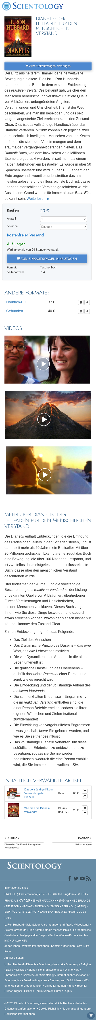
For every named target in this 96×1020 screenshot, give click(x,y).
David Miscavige (16, 969)
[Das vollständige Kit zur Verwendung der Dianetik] (13, 793)
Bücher (53, 935)
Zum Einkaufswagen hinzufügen (49, 66)
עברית (25, 900)
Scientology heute (15, 930)
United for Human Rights (59, 985)
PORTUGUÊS (77, 911)
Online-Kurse (68, 935)
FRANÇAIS (11, 900)
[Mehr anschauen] (87, 302)
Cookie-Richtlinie (49, 1008)
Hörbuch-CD (16, 302)
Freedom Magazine (35, 980)
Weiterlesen (36, 198)
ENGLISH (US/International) (21, 894)
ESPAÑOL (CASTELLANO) (20, 911)
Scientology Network (50, 964)
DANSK (81, 894)
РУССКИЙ (49, 900)
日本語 (37, 900)
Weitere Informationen (35, 946)
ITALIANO (61, 911)
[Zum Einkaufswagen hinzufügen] (80, 302)
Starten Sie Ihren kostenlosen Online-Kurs (53, 969)
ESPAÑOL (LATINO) (74, 906)
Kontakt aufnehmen (63, 946)
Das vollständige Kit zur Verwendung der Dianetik (38, 793)
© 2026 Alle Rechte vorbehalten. (46, 1003)
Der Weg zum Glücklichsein (66, 980)
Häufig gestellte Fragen (33, 935)
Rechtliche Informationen (19, 1014)
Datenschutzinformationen (20, 1008)
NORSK (40, 906)
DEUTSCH (12, 906)
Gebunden (14, 311)
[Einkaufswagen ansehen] (91, 1015)
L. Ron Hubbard (14, 924)
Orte (79, 946)
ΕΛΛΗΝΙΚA (46, 911)
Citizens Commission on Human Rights (48, 991)
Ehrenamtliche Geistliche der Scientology (29, 975)
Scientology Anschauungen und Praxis (49, 924)
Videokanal (82, 924)
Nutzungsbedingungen (76, 1008)
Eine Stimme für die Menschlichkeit (50, 930)
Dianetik (31, 964)
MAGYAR (27, 906)
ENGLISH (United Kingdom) (58, 894)
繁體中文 (64, 900)
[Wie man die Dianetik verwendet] (13, 810)
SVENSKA (53, 906)
